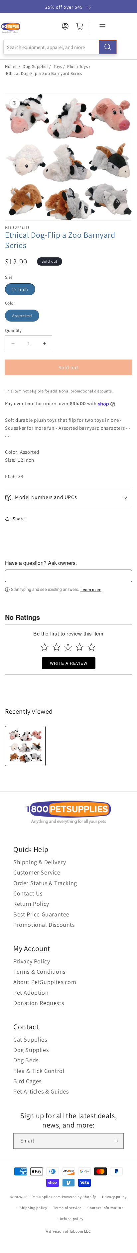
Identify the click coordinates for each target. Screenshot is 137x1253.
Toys (58, 66)
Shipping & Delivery (39, 862)
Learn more (90, 589)
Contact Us (28, 893)
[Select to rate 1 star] (45, 647)
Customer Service (37, 872)
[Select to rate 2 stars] (56, 647)
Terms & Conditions (39, 971)
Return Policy (31, 903)
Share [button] (19, 519)
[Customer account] (65, 26)
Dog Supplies (35, 66)
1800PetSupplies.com (42, 1196)
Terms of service (67, 1207)
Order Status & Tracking (45, 883)
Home (10, 66)
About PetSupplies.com (44, 982)
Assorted (22, 316)
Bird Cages (27, 1081)
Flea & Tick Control (39, 1071)
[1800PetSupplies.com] (10, 28)
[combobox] (60, 47)
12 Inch (20, 289)
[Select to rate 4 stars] (79, 647)
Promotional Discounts (44, 924)
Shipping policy (33, 1207)
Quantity (13, 330)
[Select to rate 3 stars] (68, 647)
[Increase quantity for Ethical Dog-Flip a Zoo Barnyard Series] (44, 343)
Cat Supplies (30, 1039)
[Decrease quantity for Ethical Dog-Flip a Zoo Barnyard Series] (12, 343)
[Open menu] (102, 26)
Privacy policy (114, 1196)
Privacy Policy (31, 961)
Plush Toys (77, 66)
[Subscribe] (116, 1141)
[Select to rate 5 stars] (91, 647)
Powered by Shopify (79, 1196)
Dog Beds (26, 1060)
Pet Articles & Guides (41, 1091)
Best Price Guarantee (41, 914)
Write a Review (68, 663)
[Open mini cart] (79, 26)
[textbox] (68, 576)
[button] (68, 497)
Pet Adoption (31, 992)
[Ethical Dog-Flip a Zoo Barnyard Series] (25, 746)
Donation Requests (38, 1003)
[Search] (108, 47)
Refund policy (71, 1218)
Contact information (105, 1207)
